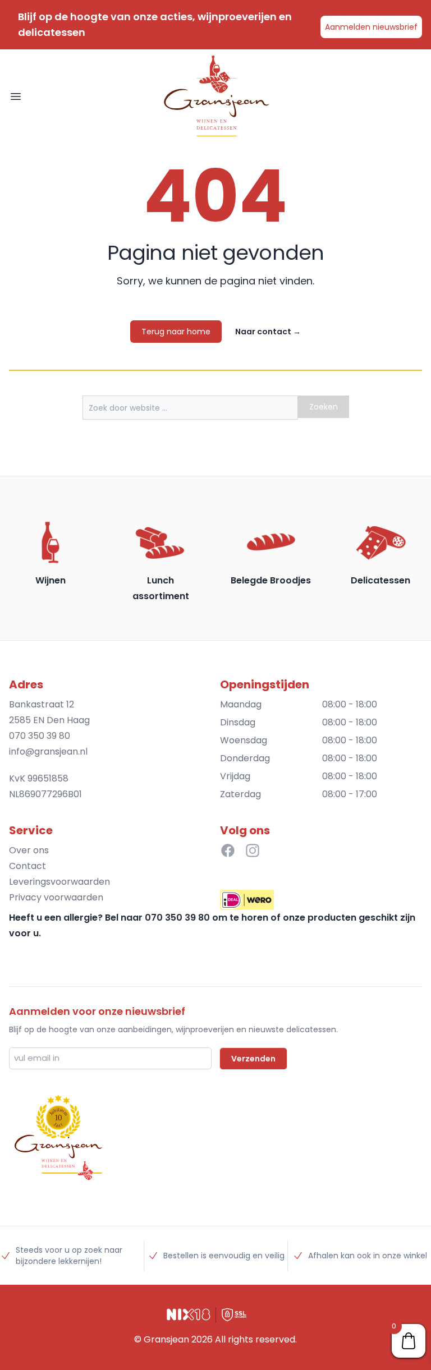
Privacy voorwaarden (56, 897)
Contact (27, 865)
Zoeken (323, 406)
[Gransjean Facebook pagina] (228, 850)
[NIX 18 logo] (188, 1314)
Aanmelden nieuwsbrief (371, 27)
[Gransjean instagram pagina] (252, 850)
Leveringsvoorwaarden (59, 881)
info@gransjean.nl (48, 751)
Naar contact (268, 331)
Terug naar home (175, 331)
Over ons (29, 850)
